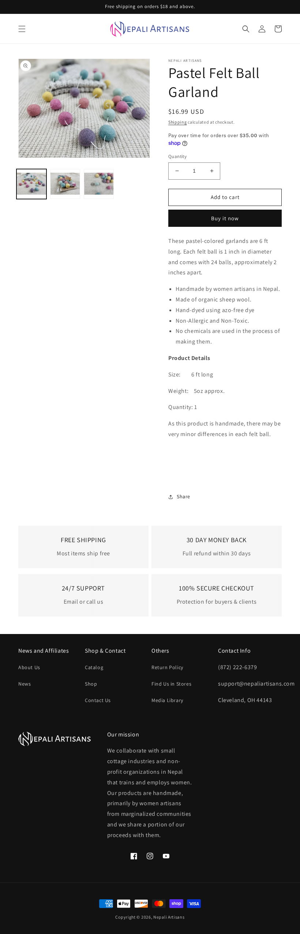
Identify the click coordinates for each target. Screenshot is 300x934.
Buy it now (225, 218)
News (24, 683)
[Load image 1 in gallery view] (31, 184)
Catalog (94, 667)
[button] (22, 29)
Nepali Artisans (169, 917)
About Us (29, 667)
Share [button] (183, 496)
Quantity (177, 156)
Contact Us (98, 700)
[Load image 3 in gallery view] (99, 184)
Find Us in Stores (171, 683)
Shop (91, 683)
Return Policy (167, 667)
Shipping (177, 122)
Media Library (167, 700)
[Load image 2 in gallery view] (65, 184)
